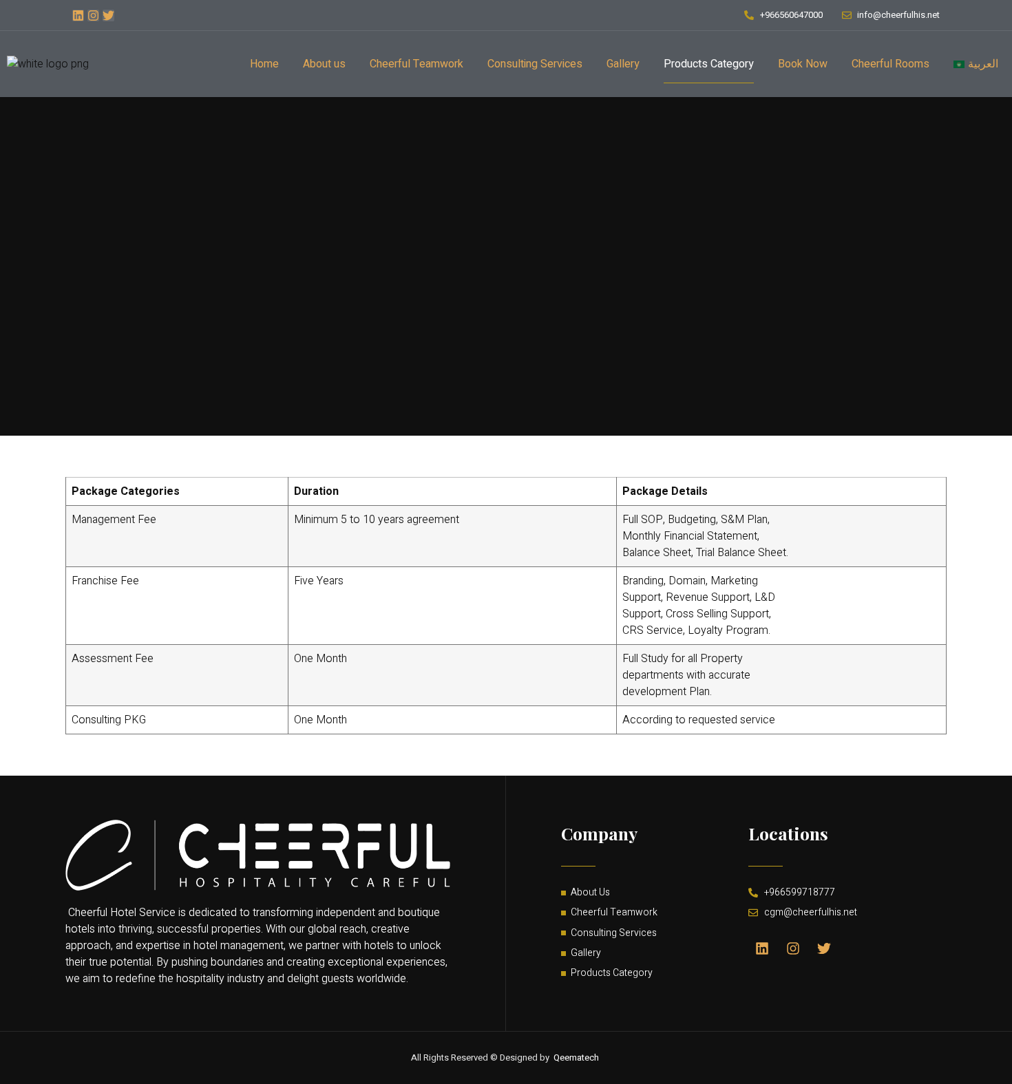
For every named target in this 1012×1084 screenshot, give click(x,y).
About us (324, 64)
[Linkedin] (78, 15)
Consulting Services (534, 64)
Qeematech (576, 1057)
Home (264, 64)
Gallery (623, 64)
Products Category (709, 64)
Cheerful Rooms (890, 64)
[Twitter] (108, 15)
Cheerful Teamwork (416, 64)
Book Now (802, 64)
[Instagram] (93, 15)
